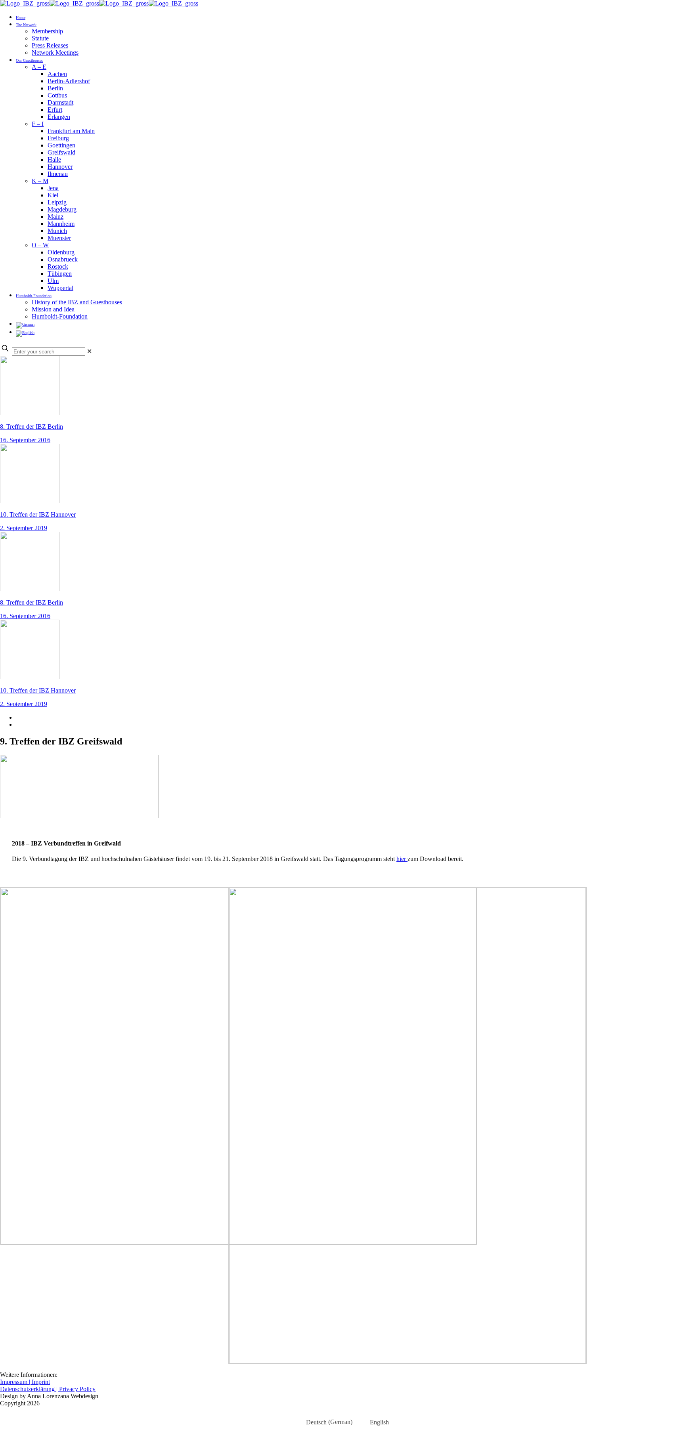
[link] (89, 351)
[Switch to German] (25, 323)
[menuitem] (324, 1422)
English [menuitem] (379, 1422)
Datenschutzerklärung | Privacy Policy (48, 1389)
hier (402, 858)
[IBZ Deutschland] (99, 3)
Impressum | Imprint (25, 1381)
